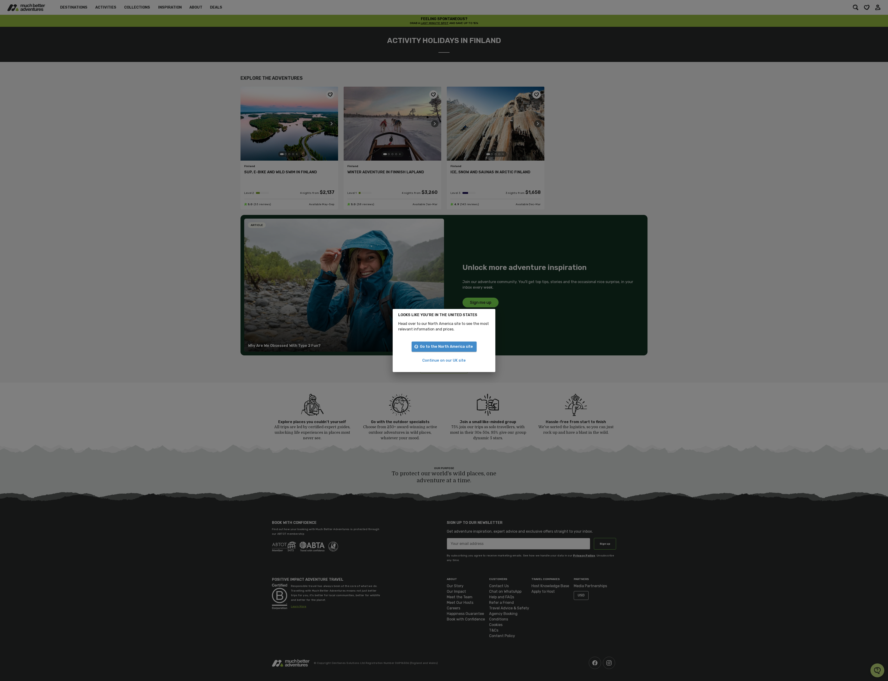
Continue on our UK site (444, 360)
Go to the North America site (446, 346)
